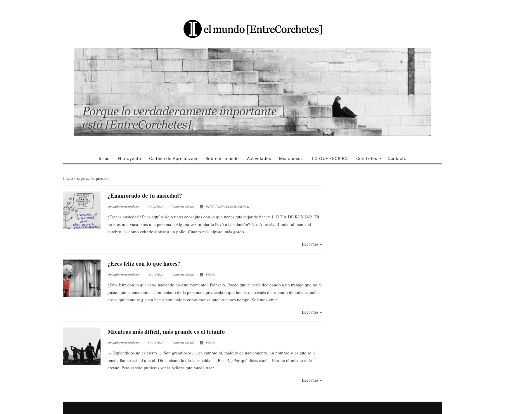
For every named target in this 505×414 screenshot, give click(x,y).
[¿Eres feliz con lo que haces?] (82, 278)
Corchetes (366, 158)
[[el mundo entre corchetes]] (252, 28)
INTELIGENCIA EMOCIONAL (228, 206)
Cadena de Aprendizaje (173, 158)
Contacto (397, 158)
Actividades (259, 158)
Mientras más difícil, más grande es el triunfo (166, 331)
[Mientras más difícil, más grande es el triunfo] (82, 346)
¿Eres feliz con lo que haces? (144, 263)
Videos (210, 274)
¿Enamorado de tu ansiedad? (145, 195)
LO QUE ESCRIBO (330, 158)
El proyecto (129, 158)
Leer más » (312, 244)
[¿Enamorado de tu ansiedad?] (82, 210)
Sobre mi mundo (222, 158)
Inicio (104, 158)
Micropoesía (291, 158)
